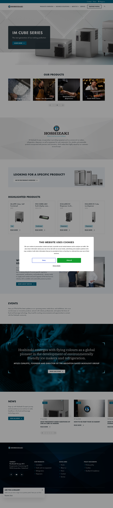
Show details (56, 265)
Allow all (69, 260)
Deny (44, 260)
